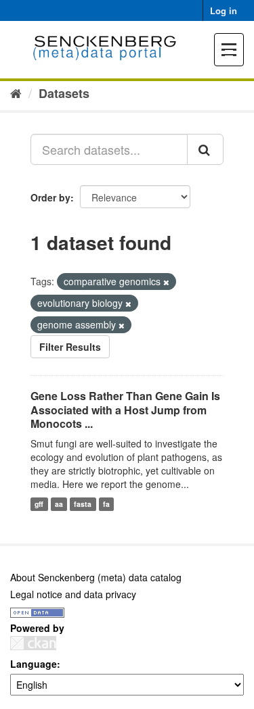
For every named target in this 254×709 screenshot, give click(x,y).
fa (106, 504)
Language (33, 663)
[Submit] (205, 149)
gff (39, 504)
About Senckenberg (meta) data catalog (96, 577)
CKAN (33, 643)
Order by (50, 197)
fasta (82, 504)
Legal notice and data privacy (73, 594)
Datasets (64, 93)
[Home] (16, 92)
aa (59, 504)
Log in (223, 10)
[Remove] (166, 281)
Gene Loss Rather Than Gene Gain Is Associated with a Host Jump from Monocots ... (125, 410)
